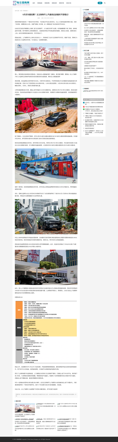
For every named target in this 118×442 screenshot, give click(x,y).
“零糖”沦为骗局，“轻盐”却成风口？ (94, 113)
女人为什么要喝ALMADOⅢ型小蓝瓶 (67, 406)
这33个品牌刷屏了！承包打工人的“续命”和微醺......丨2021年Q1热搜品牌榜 (94, 132)
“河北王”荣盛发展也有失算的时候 (94, 106)
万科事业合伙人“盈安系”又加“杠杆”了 (46, 428)
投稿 (100, 3)
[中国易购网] (21, 3)
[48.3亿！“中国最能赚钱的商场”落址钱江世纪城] (93, 95)
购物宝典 (54, 3)
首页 (34, 3)
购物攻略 (47, 3)
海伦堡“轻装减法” (89, 128)
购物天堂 (61, 3)
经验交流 (68, 3)
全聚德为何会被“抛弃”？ (90, 66)
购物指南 (39, 3)
